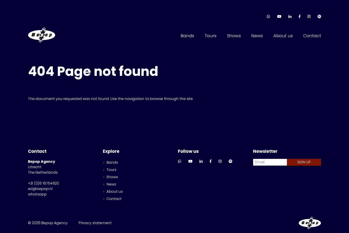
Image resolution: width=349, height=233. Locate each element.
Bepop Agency (310, 223)
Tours (210, 36)
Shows (234, 36)
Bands (187, 36)
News (257, 36)
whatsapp (37, 194)
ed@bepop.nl (40, 188)
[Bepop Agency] (41, 36)
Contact (312, 36)
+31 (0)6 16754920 (43, 183)
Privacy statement (95, 222)
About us (283, 36)
